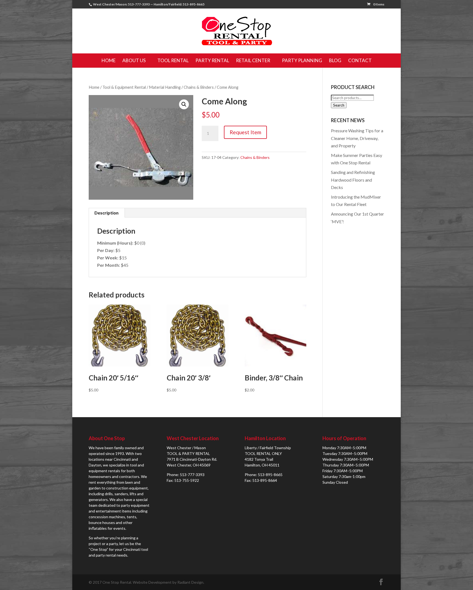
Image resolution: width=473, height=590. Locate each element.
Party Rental (212, 60)
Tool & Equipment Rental (124, 87)
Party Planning (302, 60)
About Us (134, 60)
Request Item (245, 132)
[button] (184, 104)
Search (338, 105)
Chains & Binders (199, 87)
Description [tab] (106, 212)
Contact (360, 60)
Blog (335, 60)
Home (109, 60)
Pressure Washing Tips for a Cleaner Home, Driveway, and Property (357, 138)
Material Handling (165, 87)
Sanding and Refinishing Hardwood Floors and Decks (353, 180)
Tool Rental (173, 60)
